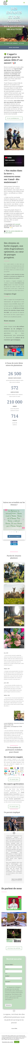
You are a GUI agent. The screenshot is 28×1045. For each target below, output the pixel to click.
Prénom (6, 969)
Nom (6, 973)
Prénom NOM (9, 964)
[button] (10, 532)
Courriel (7, 981)
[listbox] (13, 978)
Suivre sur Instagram (15, 536)
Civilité (7, 976)
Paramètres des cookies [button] (7, 1042)
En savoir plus (14, 779)
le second (17, 224)
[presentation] (5, 519)
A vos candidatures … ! (14, 118)
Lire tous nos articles (13, 948)
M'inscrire (8, 1005)
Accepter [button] (16, 1042)
